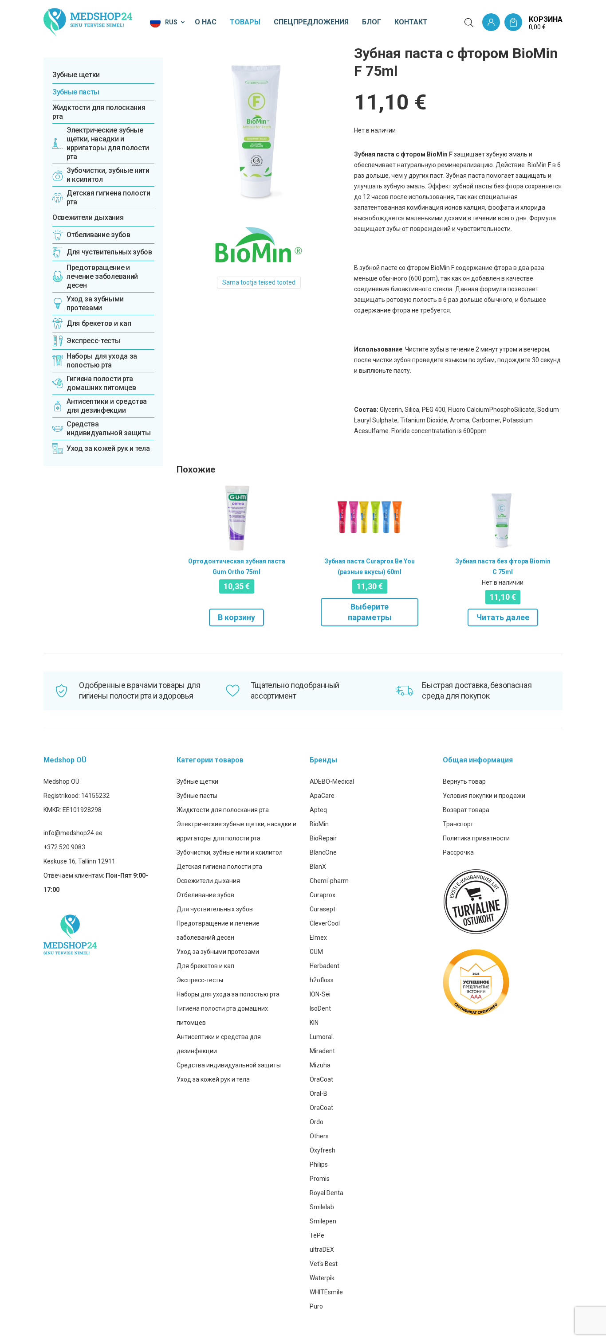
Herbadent (324, 965)
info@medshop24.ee (72, 832)
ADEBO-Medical (332, 781)
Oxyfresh (322, 1150)
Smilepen (323, 1221)
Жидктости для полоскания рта (98, 112)
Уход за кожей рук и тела (213, 1079)
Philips (319, 1164)
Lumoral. (322, 1036)
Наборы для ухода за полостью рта (228, 994)
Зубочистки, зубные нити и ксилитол (230, 852)
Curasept (322, 909)
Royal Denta (326, 1192)
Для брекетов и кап (205, 965)
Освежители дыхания (87, 217)
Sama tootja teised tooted (258, 282)
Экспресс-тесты (200, 980)
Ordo (316, 1121)
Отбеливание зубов (205, 895)
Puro (316, 1306)
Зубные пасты (75, 92)
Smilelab (322, 1207)
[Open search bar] (468, 22)
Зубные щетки (76, 74)
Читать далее (502, 617)
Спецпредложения (311, 22)
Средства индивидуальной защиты (229, 1065)
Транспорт (458, 824)
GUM (316, 951)
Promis (320, 1178)
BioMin (319, 824)
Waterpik (322, 1277)
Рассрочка (458, 852)
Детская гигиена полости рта (219, 866)
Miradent (322, 1051)
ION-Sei (320, 994)
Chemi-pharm (329, 880)
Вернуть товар (464, 781)
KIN (314, 1022)
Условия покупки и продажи (484, 795)
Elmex (318, 937)
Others (319, 1136)
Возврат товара (466, 809)
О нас (205, 22)
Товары (245, 22)
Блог (371, 22)
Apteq (318, 809)
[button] (168, 22)
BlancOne (323, 852)
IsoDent (320, 1008)
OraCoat (321, 1079)
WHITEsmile (326, 1292)
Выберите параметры (370, 612)
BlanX (318, 866)
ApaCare (322, 795)
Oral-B (318, 1093)
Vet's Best (324, 1263)
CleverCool (325, 923)
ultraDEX (322, 1249)
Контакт (411, 22)
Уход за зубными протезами (218, 951)
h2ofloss (322, 980)
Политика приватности (476, 838)
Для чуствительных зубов (215, 909)
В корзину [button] (236, 617)
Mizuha (320, 1065)
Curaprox (322, 895)
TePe (317, 1235)
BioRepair (323, 838)
